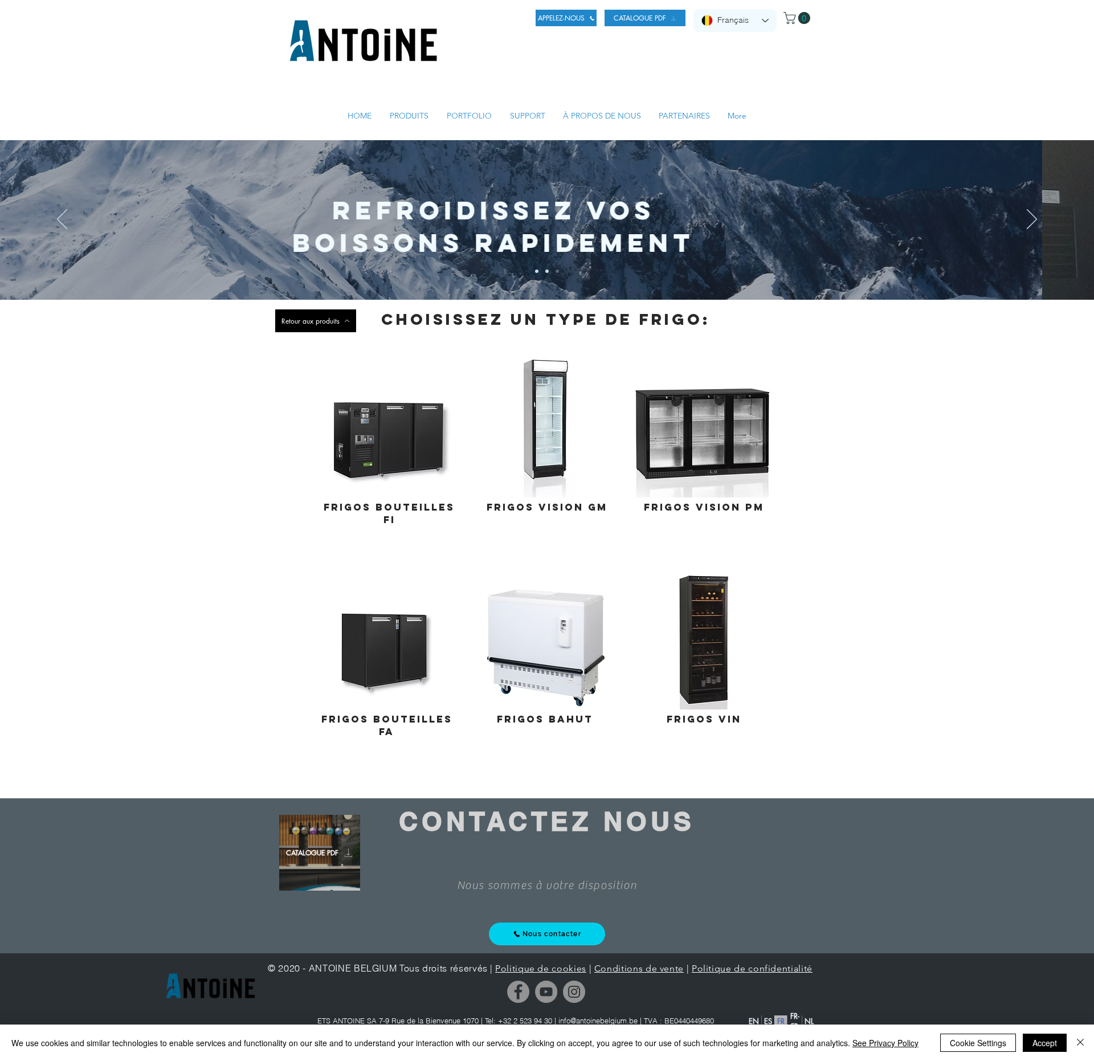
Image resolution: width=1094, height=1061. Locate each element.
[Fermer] (1080, 1043)
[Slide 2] (547, 271)
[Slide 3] (557, 271)
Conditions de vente (639, 968)
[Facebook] (518, 992)
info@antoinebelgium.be (598, 1020)
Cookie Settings (978, 1042)
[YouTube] (546, 992)
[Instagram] (574, 992)
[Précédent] (62, 220)
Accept (1044, 1042)
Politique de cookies (540, 968)
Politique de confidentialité (752, 968)
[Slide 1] (536, 271)
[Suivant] (1032, 220)
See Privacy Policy (885, 1042)
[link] (798, 18)
